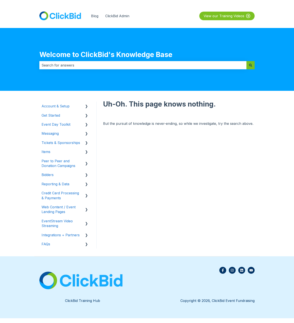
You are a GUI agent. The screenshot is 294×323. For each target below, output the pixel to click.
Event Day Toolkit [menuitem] (56, 124)
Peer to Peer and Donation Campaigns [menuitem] (58, 163)
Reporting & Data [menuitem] (55, 184)
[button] (86, 106)
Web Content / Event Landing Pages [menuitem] (59, 209)
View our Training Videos (224, 16)
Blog (94, 16)
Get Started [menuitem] (51, 115)
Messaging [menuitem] (50, 133)
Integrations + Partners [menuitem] (61, 235)
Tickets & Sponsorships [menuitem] (61, 143)
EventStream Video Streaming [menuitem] (57, 223)
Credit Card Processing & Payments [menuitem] (60, 195)
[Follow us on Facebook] (222, 270)
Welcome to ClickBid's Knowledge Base (105, 54)
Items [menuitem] (46, 152)
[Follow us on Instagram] (232, 270)
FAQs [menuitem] (46, 244)
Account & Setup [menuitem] (56, 106)
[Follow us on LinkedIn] (241, 270)
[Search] (250, 65)
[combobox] (142, 65)
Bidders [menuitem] (48, 175)
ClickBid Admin (117, 16)
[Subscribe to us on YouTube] (251, 270)
